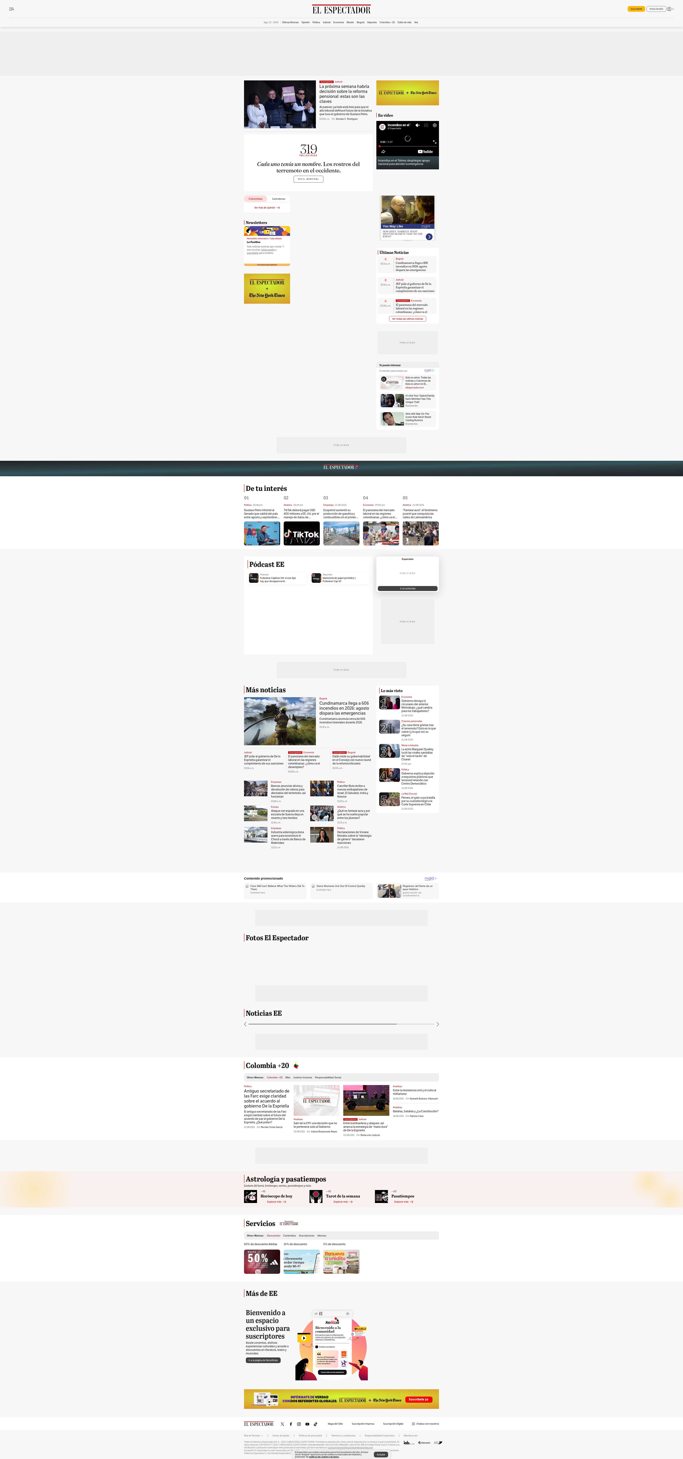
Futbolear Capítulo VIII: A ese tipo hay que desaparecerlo (278, 579)
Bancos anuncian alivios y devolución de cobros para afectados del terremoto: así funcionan (288, 791)
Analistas (298, 1119)
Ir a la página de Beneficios (263, 1360)
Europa (275, 807)
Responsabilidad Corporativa (380, 1435)
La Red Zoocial (409, 793)
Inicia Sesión (656, 8)
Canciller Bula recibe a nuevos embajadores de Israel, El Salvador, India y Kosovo (352, 791)
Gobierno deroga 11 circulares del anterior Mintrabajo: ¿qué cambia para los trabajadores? (416, 706)
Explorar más (274, 1201)
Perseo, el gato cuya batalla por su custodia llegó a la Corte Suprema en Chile (418, 801)
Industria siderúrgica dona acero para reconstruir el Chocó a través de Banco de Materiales (288, 837)
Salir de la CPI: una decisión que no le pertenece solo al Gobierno (315, 1125)
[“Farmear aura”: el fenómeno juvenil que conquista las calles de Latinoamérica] (421, 533)
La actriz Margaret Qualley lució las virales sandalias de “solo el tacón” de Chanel (417, 754)
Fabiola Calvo (417, 1116)
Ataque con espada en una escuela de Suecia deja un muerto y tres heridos (287, 814)
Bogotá (399, 258)
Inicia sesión (268, 249)
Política (341, 782)
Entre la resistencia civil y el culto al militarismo (414, 1092)
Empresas (276, 782)
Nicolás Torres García (271, 1127)
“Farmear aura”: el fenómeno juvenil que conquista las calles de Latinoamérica (420, 513)
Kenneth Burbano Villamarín (424, 1098)
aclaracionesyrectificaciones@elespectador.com (350, 1447)
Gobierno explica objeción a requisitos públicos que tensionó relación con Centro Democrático (417, 778)
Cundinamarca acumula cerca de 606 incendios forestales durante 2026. (342, 720)
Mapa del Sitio (335, 1423)
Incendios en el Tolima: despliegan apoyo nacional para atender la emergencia (404, 162)
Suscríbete (636, 8)
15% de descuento (295, 1244)
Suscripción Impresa (363, 1423)
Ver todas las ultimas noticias (407, 318)
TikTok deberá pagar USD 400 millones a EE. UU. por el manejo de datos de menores (301, 513)
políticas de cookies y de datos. (324, 1456)
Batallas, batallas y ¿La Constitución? (415, 1111)
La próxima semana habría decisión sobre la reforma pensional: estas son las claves (344, 94)
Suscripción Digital (393, 1423)
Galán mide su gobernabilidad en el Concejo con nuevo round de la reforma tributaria (351, 759)
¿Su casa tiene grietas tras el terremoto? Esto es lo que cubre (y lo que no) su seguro (418, 730)
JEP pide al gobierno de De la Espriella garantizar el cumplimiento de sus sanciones (415, 287)
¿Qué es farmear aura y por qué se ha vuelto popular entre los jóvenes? (353, 814)
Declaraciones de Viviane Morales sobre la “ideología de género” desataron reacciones (354, 837)
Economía (416, 300)
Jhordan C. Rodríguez (347, 118)
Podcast (264, 574)
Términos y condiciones (343, 1435)
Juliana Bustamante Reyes (324, 1131)
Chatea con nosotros (427, 1423)
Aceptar (381, 1454)
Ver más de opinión (264, 207)
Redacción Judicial (370, 1135)
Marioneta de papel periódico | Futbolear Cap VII (339, 579)
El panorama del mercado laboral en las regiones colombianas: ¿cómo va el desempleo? (412, 310)
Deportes (327, 574)
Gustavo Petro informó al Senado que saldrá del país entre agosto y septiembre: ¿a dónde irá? (261, 513)
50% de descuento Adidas (260, 1244)
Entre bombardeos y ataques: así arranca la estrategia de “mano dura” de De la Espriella (365, 1126)
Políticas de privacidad (310, 1435)
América (341, 807)
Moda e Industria (410, 745)
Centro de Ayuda (280, 1435)
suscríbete (252, 253)
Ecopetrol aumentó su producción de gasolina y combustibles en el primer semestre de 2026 (339, 513)
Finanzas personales (411, 721)
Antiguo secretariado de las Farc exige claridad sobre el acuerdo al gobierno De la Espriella (266, 1098)
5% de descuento (334, 1244)
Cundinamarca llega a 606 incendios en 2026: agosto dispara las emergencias (412, 266)
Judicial (338, 81)
